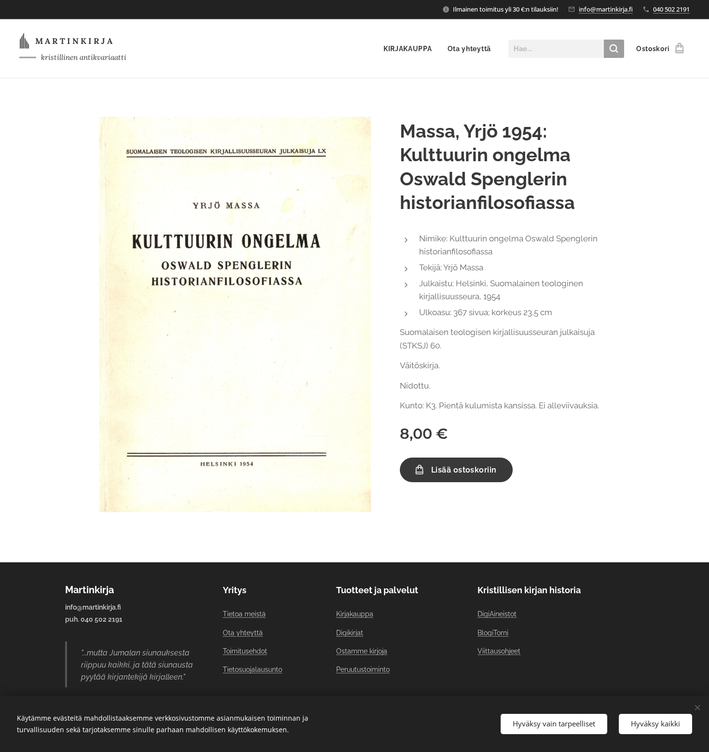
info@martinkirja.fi (606, 9)
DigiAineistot (497, 614)
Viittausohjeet (498, 651)
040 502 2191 (671, 9)
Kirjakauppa (354, 614)
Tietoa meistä (244, 614)
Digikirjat (349, 633)
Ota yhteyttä (243, 633)
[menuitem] (410, 49)
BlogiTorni (492, 633)
